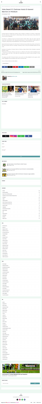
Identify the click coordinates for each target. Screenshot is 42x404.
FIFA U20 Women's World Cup (21, 203)
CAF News (21, 197)
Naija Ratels (5, 285)
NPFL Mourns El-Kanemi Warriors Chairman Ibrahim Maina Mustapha (7, 94)
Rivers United (5, 251)
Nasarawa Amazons (6, 286)
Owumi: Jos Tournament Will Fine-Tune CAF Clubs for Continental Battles (20, 169)
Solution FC (4, 351)
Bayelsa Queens (5, 268)
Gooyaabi (17, 402)
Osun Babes (4, 288)
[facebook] (28, 136)
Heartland (4, 331)
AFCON (21, 190)
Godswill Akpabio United (7, 328)
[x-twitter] (5, 136)
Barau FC (4, 227)
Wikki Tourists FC (5, 256)
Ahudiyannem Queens (6, 267)
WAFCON (21, 216)
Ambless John (14, 76)
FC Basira (4, 323)
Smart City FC (5, 347)
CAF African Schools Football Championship (21, 195)
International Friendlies (21, 208)
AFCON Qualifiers (21, 192)
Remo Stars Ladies (6, 291)
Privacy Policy (39, 402)
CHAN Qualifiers (21, 200)
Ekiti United (5, 321)
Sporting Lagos (5, 352)
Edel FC (4, 320)
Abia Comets (5, 305)
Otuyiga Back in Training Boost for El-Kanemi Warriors (20, 94)
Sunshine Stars (5, 357)
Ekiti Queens (5, 278)
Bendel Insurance (5, 230)
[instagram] (13, 136)
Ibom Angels (5, 283)
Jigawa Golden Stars (6, 334)
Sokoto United (5, 349)
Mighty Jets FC (5, 341)
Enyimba (4, 235)
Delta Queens (5, 275)
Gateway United (5, 326)
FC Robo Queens (5, 280)
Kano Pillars (5, 238)
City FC (4, 313)
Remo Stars (4, 250)
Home (3, 6)
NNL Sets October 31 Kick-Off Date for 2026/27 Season (17, 164)
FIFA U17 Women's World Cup (21, 202)
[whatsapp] (20, 136)
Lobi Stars (4, 339)
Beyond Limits (5, 310)
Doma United (5, 318)
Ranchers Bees (5, 344)
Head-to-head (21, 205)
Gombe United (5, 329)
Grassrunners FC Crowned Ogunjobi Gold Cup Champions (14, 374)
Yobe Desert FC (5, 359)
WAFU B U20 (21, 218)
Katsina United (5, 240)
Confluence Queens (6, 272)
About (34, 402)
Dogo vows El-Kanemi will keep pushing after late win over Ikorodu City (34, 94)
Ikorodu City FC (5, 237)
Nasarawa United (5, 245)
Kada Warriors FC (5, 336)
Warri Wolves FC (5, 255)
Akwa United (5, 308)
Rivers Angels (5, 293)
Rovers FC (4, 346)
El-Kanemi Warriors (7, 6)
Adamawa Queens (5, 265)
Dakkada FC (4, 316)
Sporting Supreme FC (6, 354)
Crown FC (4, 315)
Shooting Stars (5, 253)
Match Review (21, 210)
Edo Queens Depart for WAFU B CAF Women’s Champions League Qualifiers (21, 173)
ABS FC (4, 302)
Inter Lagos (4, 333)
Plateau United (5, 248)
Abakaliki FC (5, 303)
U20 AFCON (21, 215)
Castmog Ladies (5, 270)
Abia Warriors (5, 225)
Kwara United (5, 243)
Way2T (9, 402)
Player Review (21, 213)
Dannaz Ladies (5, 273)
